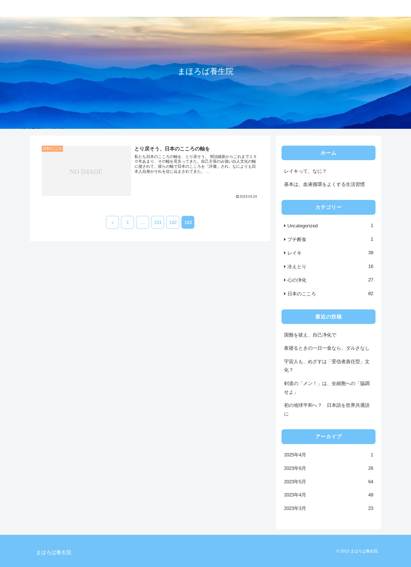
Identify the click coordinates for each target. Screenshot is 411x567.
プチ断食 (330, 239)
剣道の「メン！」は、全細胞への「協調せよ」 (327, 388)
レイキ (330, 253)
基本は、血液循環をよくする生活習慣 (324, 184)
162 (173, 222)
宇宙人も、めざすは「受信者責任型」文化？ (327, 366)
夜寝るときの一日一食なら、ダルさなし (327, 348)
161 (158, 222)
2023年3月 (328, 508)
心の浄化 (330, 280)
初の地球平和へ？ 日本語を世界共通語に (327, 410)
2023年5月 (328, 481)
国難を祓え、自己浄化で (310, 335)
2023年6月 (328, 468)
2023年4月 (328, 495)
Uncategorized (330, 225)
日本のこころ (330, 294)
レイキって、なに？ (305, 171)
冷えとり (330, 266)
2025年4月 (328, 455)
